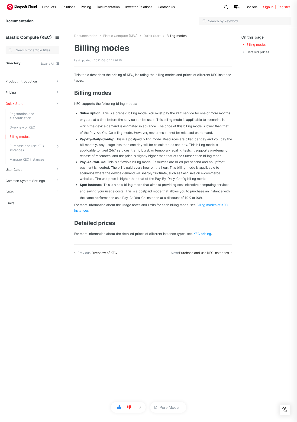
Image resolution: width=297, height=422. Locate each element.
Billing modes (19, 136)
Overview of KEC (22, 127)
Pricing (86, 7)
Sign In (268, 7)
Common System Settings (25, 181)
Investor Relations (138, 7)
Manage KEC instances (27, 159)
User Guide (14, 169)
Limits (10, 203)
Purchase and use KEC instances (27, 148)
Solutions (68, 7)
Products (49, 7)
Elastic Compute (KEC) (29, 37)
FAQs (9, 192)
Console (251, 7)
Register (284, 7)
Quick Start (14, 104)
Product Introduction (21, 81)
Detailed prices (257, 52)
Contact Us (166, 7)
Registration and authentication (22, 116)
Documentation (108, 7)
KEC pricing (202, 234)
